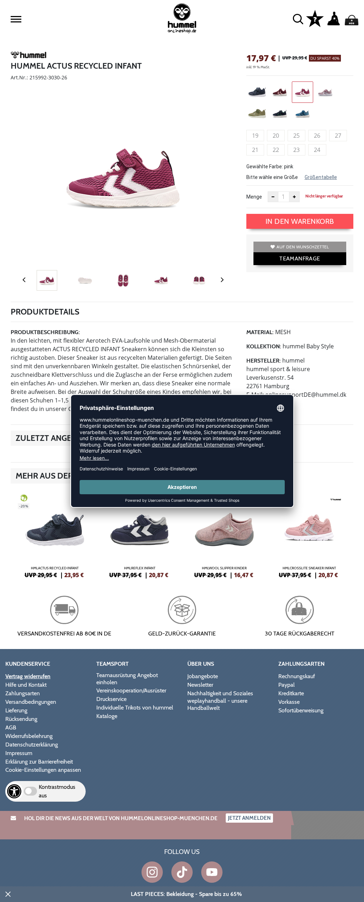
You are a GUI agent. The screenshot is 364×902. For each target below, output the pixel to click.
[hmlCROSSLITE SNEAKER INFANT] (309, 535)
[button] (16, 19)
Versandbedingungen (30, 701)
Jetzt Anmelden (249, 818)
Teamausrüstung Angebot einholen (127, 679)
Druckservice (111, 699)
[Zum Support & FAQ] (315, 18)
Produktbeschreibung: (45, 332)
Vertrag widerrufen (27, 676)
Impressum (18, 753)
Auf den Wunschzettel (303, 246)
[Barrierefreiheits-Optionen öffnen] (14, 791)
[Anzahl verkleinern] (273, 196)
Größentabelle (321, 177)
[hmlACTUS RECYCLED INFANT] (55, 535)
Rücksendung (21, 719)
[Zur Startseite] (182, 18)
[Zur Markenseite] (28, 56)
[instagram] (152, 872)
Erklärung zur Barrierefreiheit (39, 761)
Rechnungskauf (296, 676)
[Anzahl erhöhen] (294, 196)
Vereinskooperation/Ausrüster (131, 690)
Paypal (286, 684)
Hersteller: (263, 360)
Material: (260, 332)
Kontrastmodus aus (57, 791)
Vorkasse (289, 701)
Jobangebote (202, 676)
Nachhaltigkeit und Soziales (220, 693)
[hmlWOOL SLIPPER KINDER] (224, 535)
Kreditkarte (291, 693)
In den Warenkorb (300, 221)
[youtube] (212, 872)
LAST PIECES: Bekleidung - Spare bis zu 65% (186, 894)
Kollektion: (263, 346)
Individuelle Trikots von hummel (134, 707)
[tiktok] (182, 872)
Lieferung (16, 710)
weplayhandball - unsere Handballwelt (217, 704)
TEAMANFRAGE (299, 258)
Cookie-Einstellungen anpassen (43, 769)
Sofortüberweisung (300, 710)
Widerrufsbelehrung (29, 736)
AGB (10, 727)
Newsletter (200, 684)
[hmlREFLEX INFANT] (140, 535)
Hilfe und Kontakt (26, 684)
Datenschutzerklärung (31, 744)
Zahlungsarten (22, 693)
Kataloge (106, 716)
